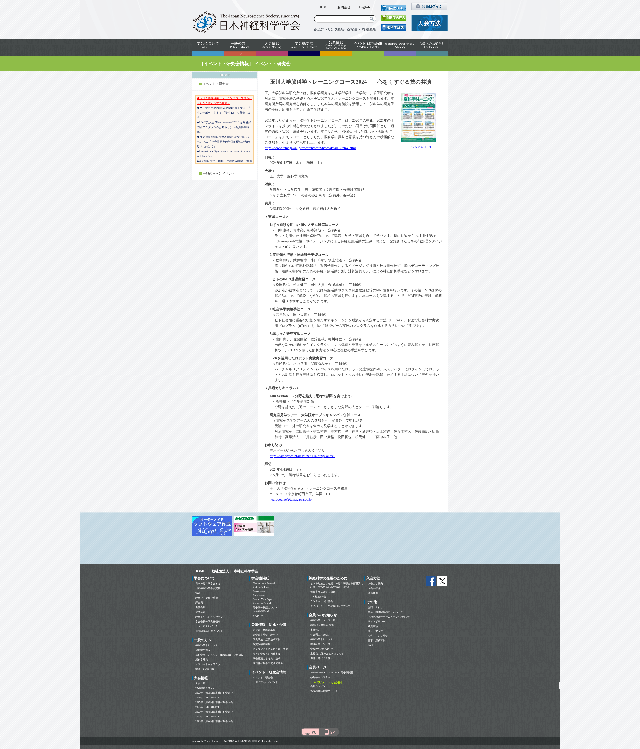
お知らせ (258, 615)
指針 (198, 593)
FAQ (370, 645)
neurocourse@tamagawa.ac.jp (291, 499)
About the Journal (262, 603)
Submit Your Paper (262, 599)
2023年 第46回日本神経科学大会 (214, 711)
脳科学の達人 (203, 650)
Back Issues (259, 595)
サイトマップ (375, 631)
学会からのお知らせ (207, 669)
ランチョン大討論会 (321, 601)
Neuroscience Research (264, 583)
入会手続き (374, 588)
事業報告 (315, 629)
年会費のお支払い (320, 634)
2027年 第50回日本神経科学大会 (214, 692)
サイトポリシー (377, 621)
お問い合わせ (375, 607)
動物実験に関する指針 (323, 591)
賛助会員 (201, 612)
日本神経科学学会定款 (208, 588)
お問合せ (344, 7)
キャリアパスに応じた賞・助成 (270, 649)
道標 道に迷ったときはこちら (327, 653)
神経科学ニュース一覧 (323, 620)
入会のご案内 (375, 583)
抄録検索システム (206, 688)
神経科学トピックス (207, 645)
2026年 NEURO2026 (207, 697)
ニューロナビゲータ (207, 626)
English (364, 7)
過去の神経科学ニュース (324, 691)
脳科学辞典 (202, 659)
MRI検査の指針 (319, 596)
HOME (323, 7)
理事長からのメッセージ (209, 616)
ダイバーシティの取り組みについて (330, 606)
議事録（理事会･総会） (323, 625)
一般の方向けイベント (219, 173)
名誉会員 (201, 607)
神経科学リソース (320, 644)
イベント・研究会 (216, 84)
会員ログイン (318, 686)
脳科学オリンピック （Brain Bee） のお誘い (220, 654)
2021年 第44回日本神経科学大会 (214, 721)
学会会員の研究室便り (208, 621)
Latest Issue (259, 591)
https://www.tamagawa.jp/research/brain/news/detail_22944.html (310, 148)
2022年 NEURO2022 (207, 716)
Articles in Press (261, 587)
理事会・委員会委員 (207, 597)
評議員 (199, 602)
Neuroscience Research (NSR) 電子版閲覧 (332, 672)
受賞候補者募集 (261, 644)
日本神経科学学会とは (208, 583)
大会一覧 (201, 683)
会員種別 (373, 593)
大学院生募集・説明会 (265, 634)
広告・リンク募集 (378, 635)
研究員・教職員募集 (264, 630)
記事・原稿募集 (377, 640)
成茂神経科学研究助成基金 (268, 663)
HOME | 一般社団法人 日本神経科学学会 (226, 571)
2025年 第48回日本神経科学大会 (214, 702)
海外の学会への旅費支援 (266, 653)
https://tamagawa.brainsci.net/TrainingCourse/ (302, 456)
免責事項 (373, 626)
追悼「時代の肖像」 (321, 658)
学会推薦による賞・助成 (266, 658)
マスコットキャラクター (209, 664)
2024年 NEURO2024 (207, 707)
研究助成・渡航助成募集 (266, 639)
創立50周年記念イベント (209, 631)
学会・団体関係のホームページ (385, 612)
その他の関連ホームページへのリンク (389, 616)
